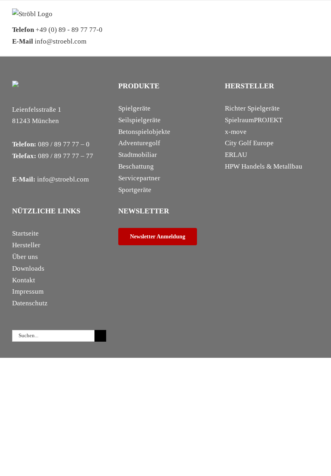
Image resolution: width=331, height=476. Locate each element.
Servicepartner (139, 178)
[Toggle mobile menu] (315, 21)
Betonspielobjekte (144, 132)
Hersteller (26, 245)
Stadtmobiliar (137, 155)
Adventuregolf (139, 143)
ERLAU (236, 155)
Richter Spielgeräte (252, 108)
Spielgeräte (134, 108)
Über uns (25, 257)
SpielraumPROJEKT (254, 120)
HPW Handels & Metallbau (263, 166)
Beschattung (136, 166)
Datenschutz (30, 303)
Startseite (25, 233)
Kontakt (23, 280)
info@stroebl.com (49, 41)
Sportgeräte (134, 190)
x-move (236, 132)
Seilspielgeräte (139, 120)
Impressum (28, 291)
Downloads (28, 268)
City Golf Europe (249, 143)
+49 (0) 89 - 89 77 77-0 (57, 29)
